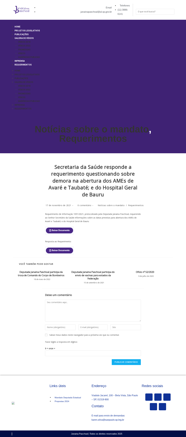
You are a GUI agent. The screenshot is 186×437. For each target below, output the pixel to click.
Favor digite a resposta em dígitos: (61, 341)
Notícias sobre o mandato (92, 129)
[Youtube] (167, 397)
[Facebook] (149, 397)
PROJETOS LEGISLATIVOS (27, 30)
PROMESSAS (24, 49)
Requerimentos (93, 138)
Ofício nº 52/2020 (145, 272)
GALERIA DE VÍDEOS (24, 38)
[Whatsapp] (162, 406)
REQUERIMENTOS (23, 65)
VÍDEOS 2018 (24, 42)
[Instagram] (153, 406)
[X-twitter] (158, 397)
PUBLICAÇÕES (21, 34)
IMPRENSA (20, 61)
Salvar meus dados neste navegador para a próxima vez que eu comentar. (84, 335)
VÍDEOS (21, 53)
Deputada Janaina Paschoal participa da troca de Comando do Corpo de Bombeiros (41, 273)
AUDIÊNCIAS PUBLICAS (29, 57)
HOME (17, 27)
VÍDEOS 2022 (24, 46)
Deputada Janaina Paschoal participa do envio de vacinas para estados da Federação (93, 275)
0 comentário (84, 205)
